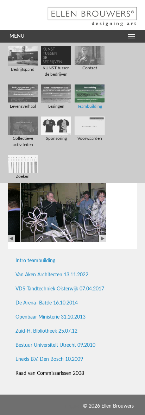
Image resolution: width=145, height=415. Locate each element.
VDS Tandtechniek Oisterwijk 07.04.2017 (59, 289)
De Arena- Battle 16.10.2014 (46, 303)
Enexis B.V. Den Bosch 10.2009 (49, 359)
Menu (17, 36)
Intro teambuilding (35, 260)
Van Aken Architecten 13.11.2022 (51, 274)
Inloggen (72, 406)
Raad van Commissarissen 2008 (49, 373)
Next (102, 238)
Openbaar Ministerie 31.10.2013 (50, 317)
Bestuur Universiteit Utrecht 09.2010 (55, 345)
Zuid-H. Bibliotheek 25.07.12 (46, 331)
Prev (11, 238)
